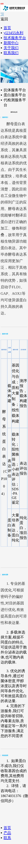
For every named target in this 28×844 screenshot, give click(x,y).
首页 (7, 28)
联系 (7, 838)
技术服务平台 (15, 38)
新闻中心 (11, 43)
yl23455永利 (13, 33)
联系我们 (11, 53)
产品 (7, 833)
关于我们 (11, 48)
